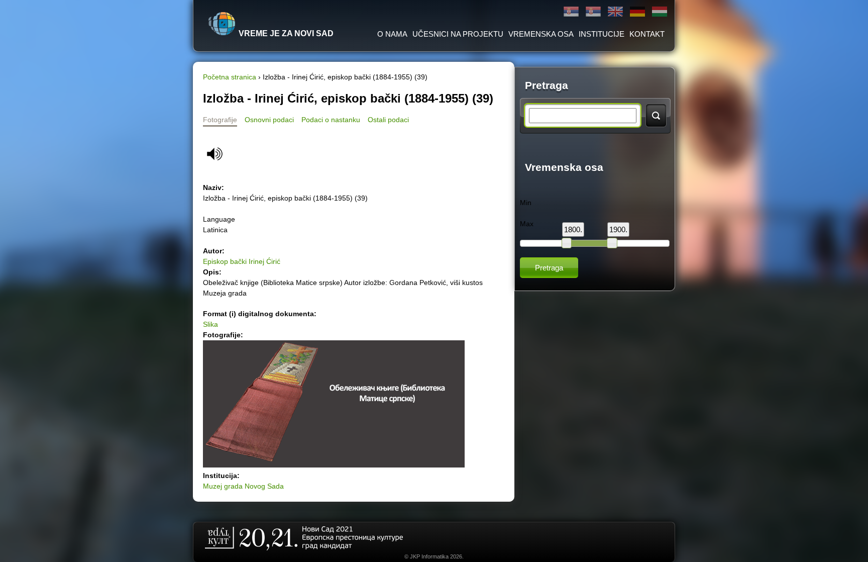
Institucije (601, 34)
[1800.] (567, 243)
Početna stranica (229, 77)
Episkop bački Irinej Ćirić (241, 261)
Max (526, 224)
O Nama (392, 34)
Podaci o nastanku (330, 120)
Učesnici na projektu (457, 34)
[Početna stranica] (222, 23)
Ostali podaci (388, 120)
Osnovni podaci (269, 120)
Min (525, 203)
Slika (210, 324)
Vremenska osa (541, 34)
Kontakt (647, 34)
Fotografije (220, 120)
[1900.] (612, 243)
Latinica (593, 12)
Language (219, 219)
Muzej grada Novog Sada (243, 486)
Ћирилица (571, 12)
